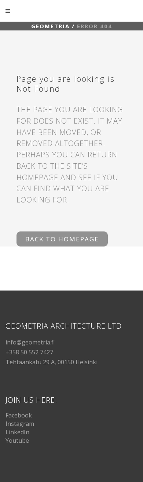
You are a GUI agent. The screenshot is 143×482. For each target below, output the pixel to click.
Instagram (20, 424)
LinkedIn (17, 432)
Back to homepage (62, 239)
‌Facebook (19, 415)
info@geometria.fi (30, 342)
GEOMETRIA (50, 26)
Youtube (17, 441)
